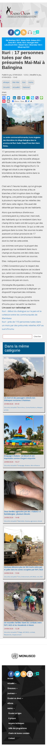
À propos (12, 718)
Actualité (16, 87)
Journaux (11, 693)
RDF (41, 577)
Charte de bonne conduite (18, 733)
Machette (21, 521)
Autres (10, 708)
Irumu (30, 82)
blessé (40, 521)
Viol (19, 577)
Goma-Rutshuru (31, 407)
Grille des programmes (17, 728)
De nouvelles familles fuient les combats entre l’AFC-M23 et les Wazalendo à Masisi (23, 623)
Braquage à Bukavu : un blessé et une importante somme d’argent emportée (19, 457)
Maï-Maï (15, 82)
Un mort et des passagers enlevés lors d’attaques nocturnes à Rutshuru (19, 399)
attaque (6, 82)
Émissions (12, 688)
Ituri (23, 82)
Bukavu (27, 465)
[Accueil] (22, 12)
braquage (21, 465)
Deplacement (16, 635)
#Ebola (10, 703)
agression (33, 521)
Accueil (10, 678)
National (26, 87)
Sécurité (6, 87)
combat (32, 632)
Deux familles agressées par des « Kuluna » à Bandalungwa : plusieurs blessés (22, 512)
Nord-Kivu (21, 407)
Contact (11, 738)
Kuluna (27, 521)
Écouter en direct (15, 698)
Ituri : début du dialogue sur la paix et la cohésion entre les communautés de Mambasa (21, 315)
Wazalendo (8, 635)
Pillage (20, 632)
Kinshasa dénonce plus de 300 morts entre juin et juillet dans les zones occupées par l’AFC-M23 (23, 568)
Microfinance (35, 465)
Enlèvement (25, 577)
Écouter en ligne (14, 713)
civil (38, 577)
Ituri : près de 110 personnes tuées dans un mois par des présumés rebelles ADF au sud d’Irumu (23, 325)
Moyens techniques (16, 723)
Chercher (37, 336)
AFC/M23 (33, 577)
